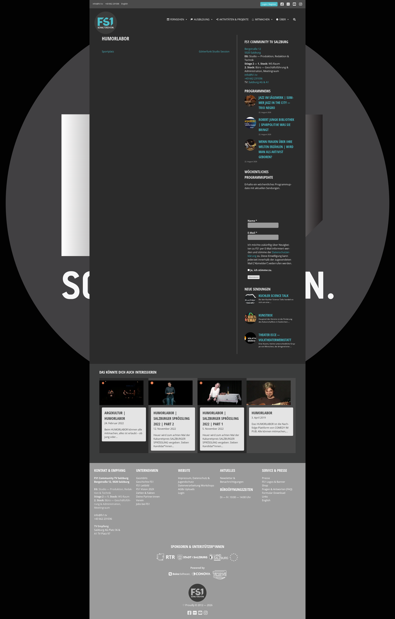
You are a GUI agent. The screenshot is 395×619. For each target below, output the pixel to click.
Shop (265, 485)
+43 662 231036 (112, 3)
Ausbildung (202, 19)
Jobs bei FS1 (143, 504)
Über (282, 19)
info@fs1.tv (98, 3)
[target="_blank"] (300, 4)
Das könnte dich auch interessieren (127, 372)
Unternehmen (147, 470)
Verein (140, 500)
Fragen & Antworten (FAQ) (277, 489)
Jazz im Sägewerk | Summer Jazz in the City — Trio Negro (276, 102)
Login (181, 493)
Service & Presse (274, 470)
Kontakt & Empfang (109, 470)
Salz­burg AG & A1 (259, 82)
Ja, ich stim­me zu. (261, 270)
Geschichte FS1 (145, 481)
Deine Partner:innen (148, 496)
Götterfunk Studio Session (214, 51)
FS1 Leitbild (142, 485)
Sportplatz (108, 51)
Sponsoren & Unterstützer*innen (197, 546)
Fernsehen (177, 19)
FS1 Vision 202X (145, 489)
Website (184, 470)
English (124, 3)
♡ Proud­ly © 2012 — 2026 (197, 605)
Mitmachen (262, 19)
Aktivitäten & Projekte (234, 19)
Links (265, 496)
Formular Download (273, 493)
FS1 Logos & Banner (273, 481)
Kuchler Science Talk (273, 295)
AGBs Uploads (186, 489)
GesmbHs (142, 478)
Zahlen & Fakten (145, 493)
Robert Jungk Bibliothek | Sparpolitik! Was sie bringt (276, 124)
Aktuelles (227, 470)
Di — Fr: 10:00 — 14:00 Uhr (235, 497)
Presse (266, 478)
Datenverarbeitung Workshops (196, 485)
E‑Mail (252, 232)
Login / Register (269, 4)
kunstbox (265, 315)
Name (252, 220)
